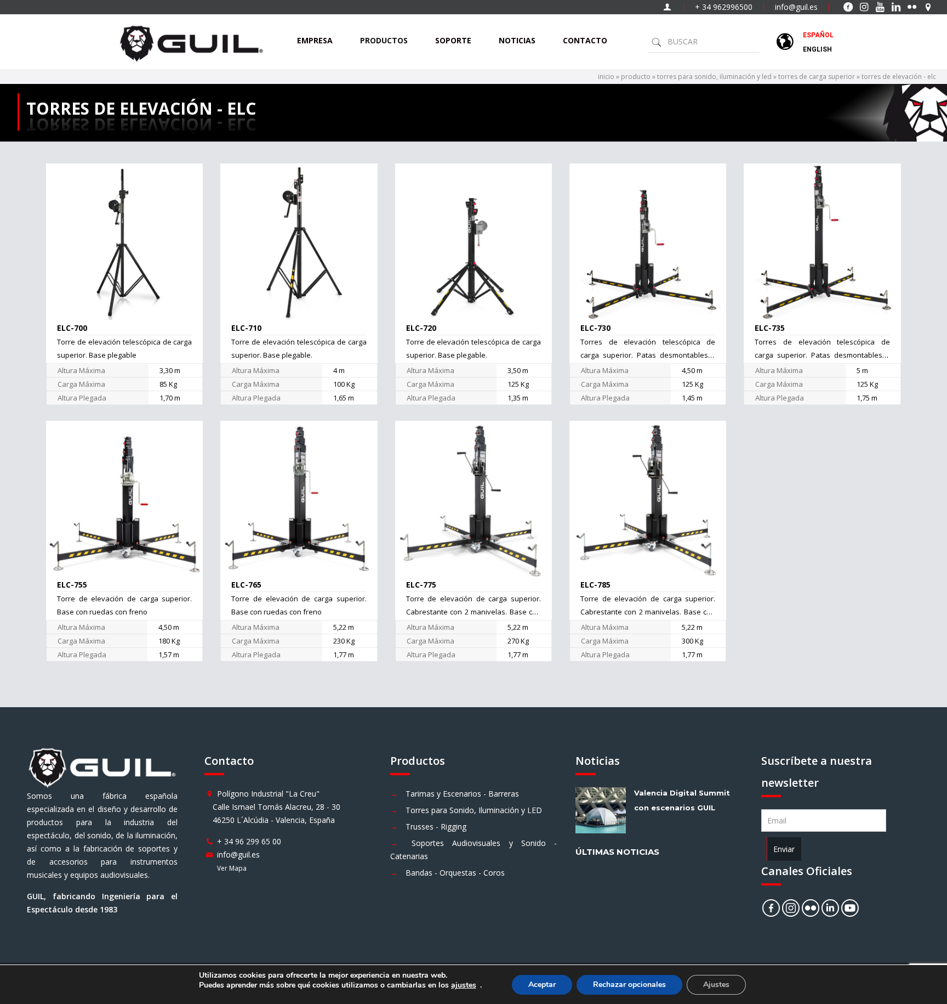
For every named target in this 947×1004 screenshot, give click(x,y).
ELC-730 (595, 328)
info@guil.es (796, 7)
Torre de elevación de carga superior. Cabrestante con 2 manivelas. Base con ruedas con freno (473, 612)
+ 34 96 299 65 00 (249, 841)
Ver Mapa (232, 868)
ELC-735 (770, 328)
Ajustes (716, 984)
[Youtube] (850, 908)
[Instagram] (790, 908)
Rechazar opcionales (629, 984)
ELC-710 (246, 328)
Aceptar (542, 984)
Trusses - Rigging (436, 826)
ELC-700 (72, 328)
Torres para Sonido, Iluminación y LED (474, 810)
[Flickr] (810, 908)
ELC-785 (595, 584)
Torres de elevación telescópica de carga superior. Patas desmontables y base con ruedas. (648, 355)
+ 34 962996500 (723, 7)
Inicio (606, 76)
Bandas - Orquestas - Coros (455, 872)
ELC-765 (246, 584)
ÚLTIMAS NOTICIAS (617, 852)
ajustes (463, 985)
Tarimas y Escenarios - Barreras (462, 793)
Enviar (784, 849)
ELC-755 (72, 584)
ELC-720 (421, 328)
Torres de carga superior (816, 76)
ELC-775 (421, 584)
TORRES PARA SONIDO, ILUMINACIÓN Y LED (714, 76)
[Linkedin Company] (830, 908)
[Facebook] (771, 908)
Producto (636, 76)
